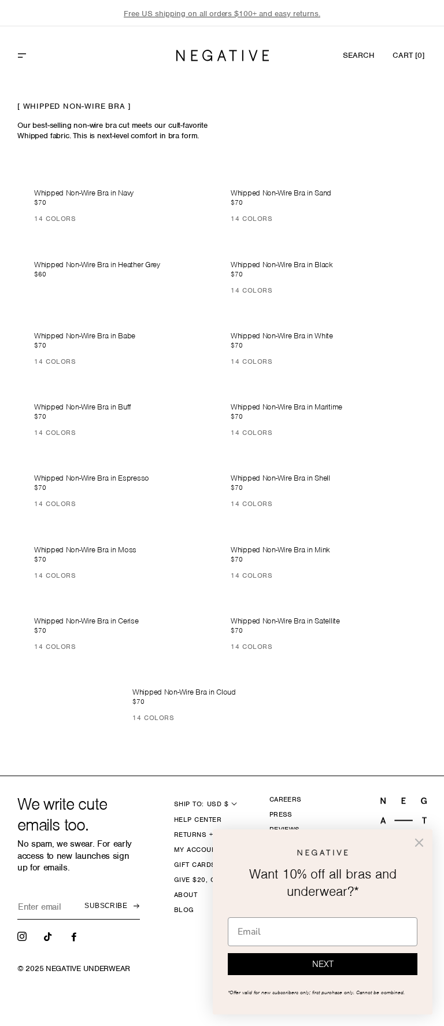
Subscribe (105, 906)
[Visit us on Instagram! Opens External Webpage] (23, 935)
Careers (285, 799)
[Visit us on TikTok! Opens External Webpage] (49, 935)
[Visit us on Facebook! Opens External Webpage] (75, 935)
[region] (222, 13)
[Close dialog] (419, 842)
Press (281, 814)
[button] (47, 55)
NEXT (323, 964)
